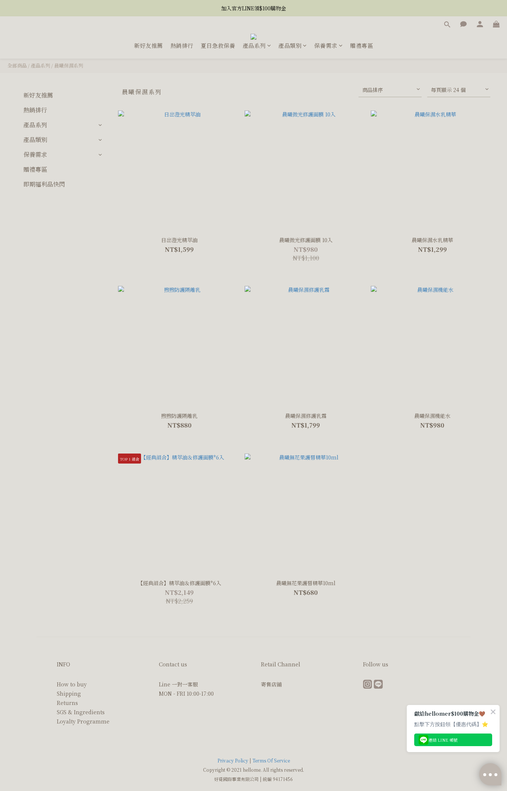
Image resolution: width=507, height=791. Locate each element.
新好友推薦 (148, 45)
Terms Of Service (271, 760)
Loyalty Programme (83, 721)
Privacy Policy (232, 760)
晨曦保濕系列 (68, 65)
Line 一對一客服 (178, 684)
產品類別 (289, 45)
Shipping (69, 693)
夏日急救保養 (218, 45)
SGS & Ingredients (81, 712)
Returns (67, 702)
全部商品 (17, 65)
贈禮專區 (361, 45)
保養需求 (325, 45)
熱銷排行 (181, 45)
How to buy (72, 684)
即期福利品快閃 (44, 184)
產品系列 (254, 45)
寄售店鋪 (271, 684)
